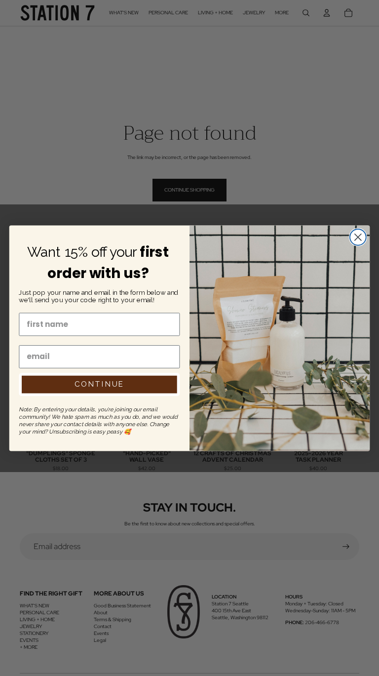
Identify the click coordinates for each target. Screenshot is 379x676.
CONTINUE (99, 384)
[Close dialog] (358, 237)
